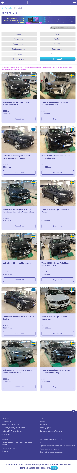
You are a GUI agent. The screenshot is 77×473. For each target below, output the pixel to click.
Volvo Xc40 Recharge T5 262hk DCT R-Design (18, 317)
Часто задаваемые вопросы (51, 439)
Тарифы (43, 421)
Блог (42, 442)
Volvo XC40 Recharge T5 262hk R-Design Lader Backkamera (17, 157)
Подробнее (19, 119)
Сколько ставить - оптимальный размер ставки (17, 443)
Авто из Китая (7, 434)
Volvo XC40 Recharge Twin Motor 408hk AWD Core (55, 264)
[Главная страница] (2, 8)
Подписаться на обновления (62, 28)
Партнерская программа (50, 449)
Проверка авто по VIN (10, 425)
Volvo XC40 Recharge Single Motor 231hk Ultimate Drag (17, 371)
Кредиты (5, 451)
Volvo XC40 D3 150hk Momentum (17, 263)
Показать (57, 59)
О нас (42, 418)
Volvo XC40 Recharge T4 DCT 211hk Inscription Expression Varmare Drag (18, 210)
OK (54, 468)
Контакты (44, 425)
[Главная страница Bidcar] (3, 2)
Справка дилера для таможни (13, 428)
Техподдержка (45, 428)
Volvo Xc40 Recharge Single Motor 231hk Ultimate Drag (56, 371)
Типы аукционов (8, 439)
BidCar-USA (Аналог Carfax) (12, 431)
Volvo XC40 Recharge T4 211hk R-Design (55, 210)
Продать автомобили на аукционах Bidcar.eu (57, 446)
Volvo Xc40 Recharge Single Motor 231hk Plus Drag (56, 157)
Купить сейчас (49, 54)
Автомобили (9, 8)
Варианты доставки (9, 448)
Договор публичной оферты (51, 431)
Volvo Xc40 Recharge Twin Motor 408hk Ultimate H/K (17, 103)
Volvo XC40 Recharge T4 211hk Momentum (54, 317)
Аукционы (5, 418)
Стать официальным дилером (51, 452)
